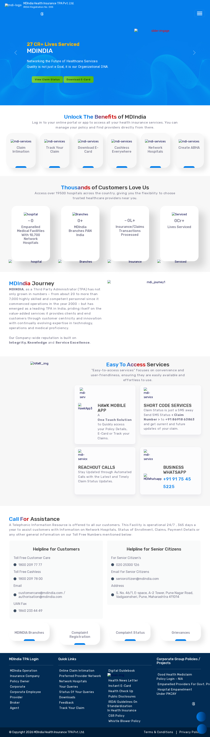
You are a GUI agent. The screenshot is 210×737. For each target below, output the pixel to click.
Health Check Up (120, 691)
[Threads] (42, 14)
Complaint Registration (80, 634)
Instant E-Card (119, 686)
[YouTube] (35, 12)
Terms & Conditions (158, 732)
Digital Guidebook (121, 670)
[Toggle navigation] (199, 13)
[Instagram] (8, 12)
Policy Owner (20, 681)
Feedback (66, 702)
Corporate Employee (25, 692)
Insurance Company (25, 676)
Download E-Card (78, 79)
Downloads (67, 697)
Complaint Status (130, 633)
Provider (16, 697)
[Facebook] (15, 12)
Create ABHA (189, 148)
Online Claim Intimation (77, 670)
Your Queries (68, 686)
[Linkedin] (28, 12)
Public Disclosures (122, 696)
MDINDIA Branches (29, 633)
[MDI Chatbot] (202, 729)
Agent (14, 708)
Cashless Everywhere (121, 149)
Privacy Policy (190, 732)
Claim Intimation (21, 149)
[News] (201, 717)
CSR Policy (116, 716)
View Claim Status (47, 79)
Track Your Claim (54, 149)
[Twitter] (22, 12)
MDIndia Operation (23, 670)
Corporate (17, 686)
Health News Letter (123, 680)
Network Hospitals (155, 149)
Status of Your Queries (76, 692)
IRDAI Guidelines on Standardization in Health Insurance (122, 706)
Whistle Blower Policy (124, 721)
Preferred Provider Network (80, 676)
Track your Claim (71, 708)
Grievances (181, 633)
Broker (15, 702)
